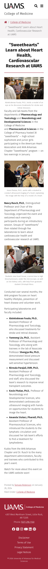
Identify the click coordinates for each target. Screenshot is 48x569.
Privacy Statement (24, 547)
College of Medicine (18, 14)
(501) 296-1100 (27, 522)
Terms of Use (24, 542)
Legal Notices (24, 552)
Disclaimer (24, 537)
